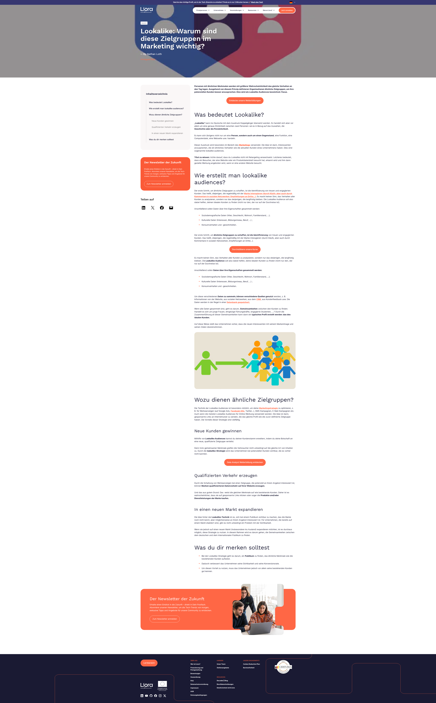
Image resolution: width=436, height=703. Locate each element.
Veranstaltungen (236, 10)
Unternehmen (219, 10)
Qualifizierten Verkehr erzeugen (166, 127)
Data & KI (144, 23)
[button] (293, 2)
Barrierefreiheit (248, 668)
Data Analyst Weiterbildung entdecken (245, 462)
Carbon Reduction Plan (251, 664)
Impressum (194, 688)
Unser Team (221, 664)
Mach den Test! (257, 2)
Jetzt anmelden (287, 10)
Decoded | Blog (222, 680)
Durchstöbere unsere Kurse (245, 249)
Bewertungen (195, 673)
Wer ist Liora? (195, 664)
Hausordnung (195, 677)
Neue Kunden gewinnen (163, 121)
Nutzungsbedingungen (198, 695)
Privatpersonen (201, 10)
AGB (192, 691)
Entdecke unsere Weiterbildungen (245, 100)
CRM (258, 299)
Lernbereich (149, 663)
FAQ (192, 681)
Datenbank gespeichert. (238, 302)
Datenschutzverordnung (199, 684)
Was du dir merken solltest (161, 139)
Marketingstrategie (268, 408)
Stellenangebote (223, 668)
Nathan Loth (154, 54)
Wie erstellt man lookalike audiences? (166, 108)
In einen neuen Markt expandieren (167, 133)
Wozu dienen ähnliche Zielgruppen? (165, 115)
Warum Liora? (267, 10)
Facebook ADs (237, 411)
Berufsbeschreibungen (225, 684)
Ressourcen (252, 10)
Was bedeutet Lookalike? (160, 102)
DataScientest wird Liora (226, 688)
